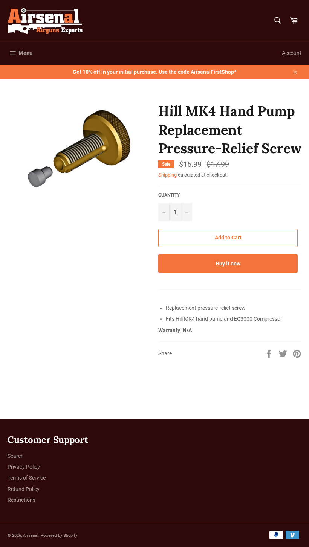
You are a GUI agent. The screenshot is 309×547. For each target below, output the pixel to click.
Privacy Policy (24, 467)
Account (291, 53)
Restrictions (21, 500)
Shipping (167, 175)
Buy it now (228, 264)
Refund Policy (24, 489)
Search (16, 456)
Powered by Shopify (59, 535)
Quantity (169, 195)
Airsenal (30, 535)
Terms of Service (27, 478)
